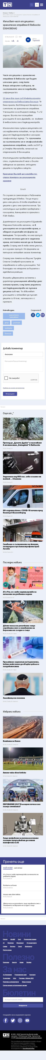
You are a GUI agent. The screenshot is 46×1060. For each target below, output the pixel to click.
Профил (28, 962)
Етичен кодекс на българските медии (15, 985)
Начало (5, 939)
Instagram (20, 1020)
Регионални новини (30, 939)
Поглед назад (7, 950)
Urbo (14, 978)
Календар (6, 962)
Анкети (14, 962)
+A (12, 40)
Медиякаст (20, 943)
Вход (37, 5)
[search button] (32, 5)
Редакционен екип (21, 975)
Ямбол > (12, 13)
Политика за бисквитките (11, 982)
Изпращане (10, 394)
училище (16, 322)
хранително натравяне (14, 316)
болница (8, 333)
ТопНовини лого (7, 4)
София (5, 946)
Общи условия (26, 982)
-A (17, 41)
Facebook (5, 1020)
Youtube (27, 1020)
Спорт (20, 946)
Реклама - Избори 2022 (26, 978)
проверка (8, 328)
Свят (19, 939)
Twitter (13, 1020)
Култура (12, 946)
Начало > (6, 13)
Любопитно (28, 946)
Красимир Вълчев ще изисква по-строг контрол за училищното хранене (20, 177)
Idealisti (12, 939)
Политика (11, 943)
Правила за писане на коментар (13, 388)
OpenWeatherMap (28, 1048)
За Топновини (7, 975)
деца (6, 322)
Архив (21, 962)
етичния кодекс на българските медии (29, 1038)
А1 (4, 943)
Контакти (32, 975)
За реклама (6, 978)
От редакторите (32, 943)
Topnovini (6, 1035)
